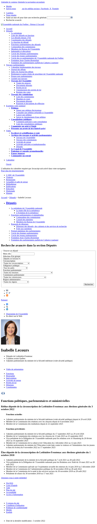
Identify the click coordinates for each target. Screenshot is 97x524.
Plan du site (10, 490)
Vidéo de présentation (14, 369)
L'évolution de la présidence (27, 213)
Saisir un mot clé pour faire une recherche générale (26, 18)
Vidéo (8, 131)
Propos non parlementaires (21, 76)
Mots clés (7, 254)
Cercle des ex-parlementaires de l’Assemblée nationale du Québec (37, 58)
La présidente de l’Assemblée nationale (26, 208)
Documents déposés (24, 85)
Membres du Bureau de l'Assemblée (25, 49)
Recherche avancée (13, 20)
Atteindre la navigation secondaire (31, 2)
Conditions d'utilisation (15, 505)
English (9, 512)
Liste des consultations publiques (29, 124)
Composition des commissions (23, 47)
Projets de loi (21, 88)
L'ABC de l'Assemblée (15, 175)
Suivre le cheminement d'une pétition (31, 117)
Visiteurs (9, 177)
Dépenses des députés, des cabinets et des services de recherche (41, 226)
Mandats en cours (23, 99)
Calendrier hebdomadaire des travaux (26, 67)
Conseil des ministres (24, 220)
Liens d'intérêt (11, 485)
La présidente (16, 33)
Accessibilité (11, 492)
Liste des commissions (25, 97)
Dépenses (10, 385)
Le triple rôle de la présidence (28, 210)
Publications (11, 186)
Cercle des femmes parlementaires (24, 54)
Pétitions (14, 108)
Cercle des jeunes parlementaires (24, 56)
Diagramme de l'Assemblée (17, 314)
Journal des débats (18, 69)
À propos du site (12, 503)
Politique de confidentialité (16, 508)
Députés (9, 31)
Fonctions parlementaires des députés (26, 44)
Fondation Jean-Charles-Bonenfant (25, 60)
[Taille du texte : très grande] (10, 293)
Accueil (9, 29)
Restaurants (10, 180)
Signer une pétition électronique (28, 110)
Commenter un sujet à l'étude (23, 126)
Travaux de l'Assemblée (21, 81)
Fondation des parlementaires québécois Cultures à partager (34, 63)
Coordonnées (11, 387)
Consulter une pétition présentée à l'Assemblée (34, 113)
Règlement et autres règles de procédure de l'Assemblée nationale (37, 74)
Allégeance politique (11, 266)
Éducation (10, 189)
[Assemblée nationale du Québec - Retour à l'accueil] (22, 24)
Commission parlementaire (13, 275)
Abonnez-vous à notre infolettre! (14, 478)
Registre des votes (23, 92)
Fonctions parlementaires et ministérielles (27, 215)
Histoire (9, 193)
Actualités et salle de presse (17, 182)
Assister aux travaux (19, 79)
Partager (4, 300)
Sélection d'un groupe (11, 256)
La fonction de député (20, 42)
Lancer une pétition (24, 115)
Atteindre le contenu (9, 2)
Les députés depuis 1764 (21, 38)
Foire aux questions (24, 229)
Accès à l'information (14, 495)
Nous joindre (11, 15)
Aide (8, 488)
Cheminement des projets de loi (28, 90)
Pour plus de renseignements (12, 171)
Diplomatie (10, 191)
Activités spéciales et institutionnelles (31, 144)
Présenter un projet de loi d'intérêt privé (28, 128)
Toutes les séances (23, 83)
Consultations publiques (21, 119)
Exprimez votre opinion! (16, 106)
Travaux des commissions (22, 94)
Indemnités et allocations (21, 51)
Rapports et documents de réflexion (30, 103)
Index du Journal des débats (22, 72)
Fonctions (10, 374)
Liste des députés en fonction (22, 35)
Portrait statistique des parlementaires (25, 231)
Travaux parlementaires (15, 65)
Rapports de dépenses (19, 224)
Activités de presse (23, 142)
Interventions (11, 378)
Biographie (10, 376)
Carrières (9, 13)
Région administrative (11, 280)
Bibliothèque (11, 184)
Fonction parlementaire (12, 270)
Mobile (9, 510)
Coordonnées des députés (21, 40)
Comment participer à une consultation (31, 122)
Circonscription (9, 261)
